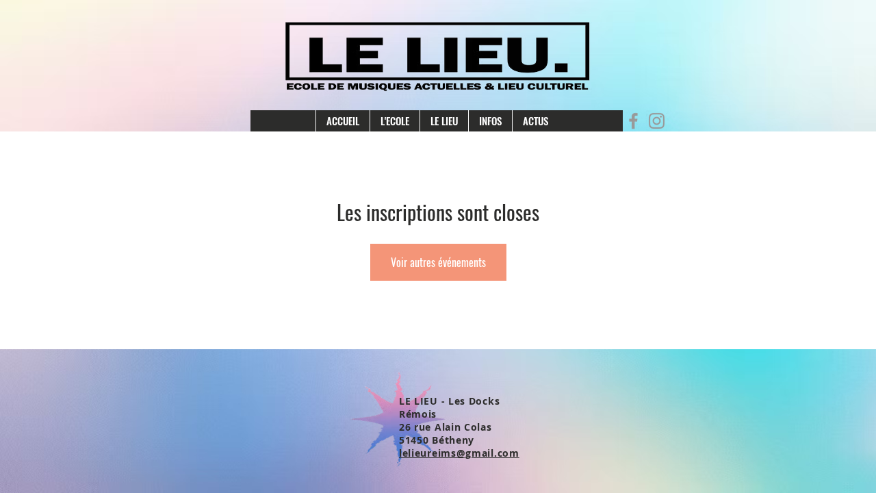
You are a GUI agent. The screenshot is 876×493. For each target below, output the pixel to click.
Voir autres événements (438, 262)
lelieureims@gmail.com (459, 452)
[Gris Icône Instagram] (656, 120)
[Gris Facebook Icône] (633, 120)
